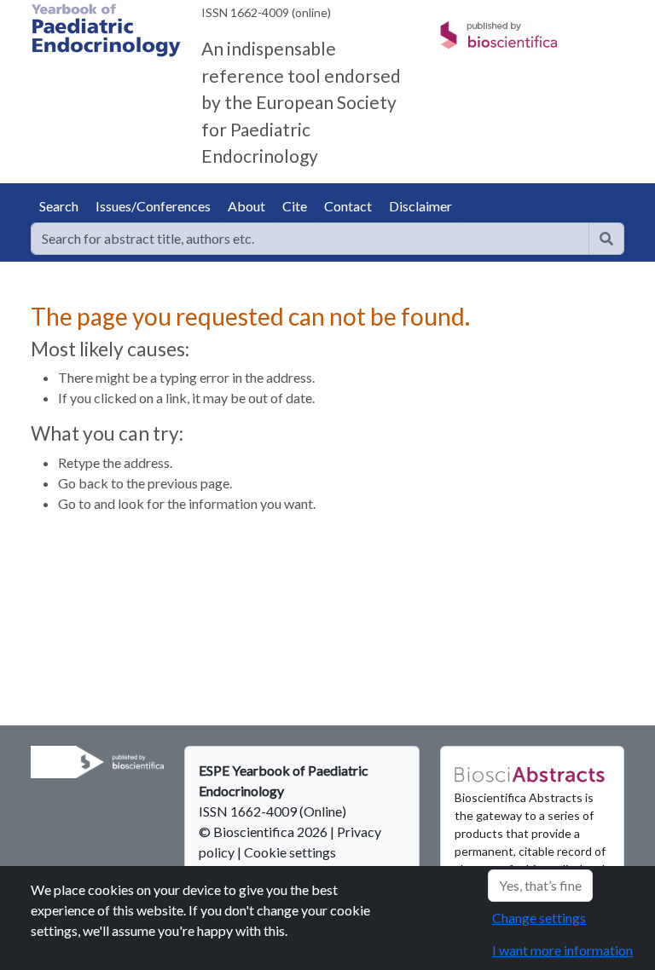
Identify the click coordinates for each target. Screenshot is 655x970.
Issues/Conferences (153, 206)
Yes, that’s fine (540, 885)
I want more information (562, 950)
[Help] (606, 238)
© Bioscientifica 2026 (264, 831)
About (246, 206)
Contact (348, 206)
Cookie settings (290, 852)
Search (58, 206)
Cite (294, 206)
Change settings (539, 917)
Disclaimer (420, 206)
